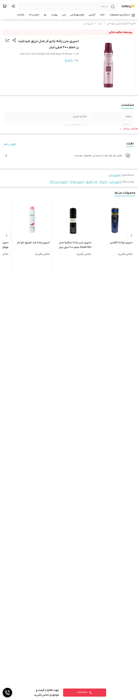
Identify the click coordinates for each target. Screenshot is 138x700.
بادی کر (69, 60)
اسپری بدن (88, 23)
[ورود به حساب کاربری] (13, 6)
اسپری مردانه (77, 181)
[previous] (131, 235)
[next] (7, 235)
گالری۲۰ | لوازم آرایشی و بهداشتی (121, 23)
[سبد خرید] (5, 6)
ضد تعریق (91, 181)
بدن (100, 23)
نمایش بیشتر (130, 128)
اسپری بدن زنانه (59, 181)
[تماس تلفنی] (7, 692)
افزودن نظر (10, 144)
